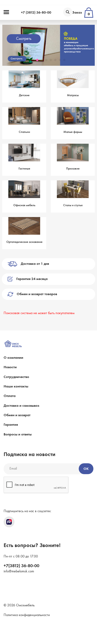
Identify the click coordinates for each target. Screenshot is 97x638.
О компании (13, 358)
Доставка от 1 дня (35, 264)
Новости (10, 367)
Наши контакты (16, 386)
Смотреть (17, 39)
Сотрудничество (16, 377)
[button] (33, 60)
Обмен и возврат (17, 415)
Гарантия (11, 425)
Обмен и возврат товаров (37, 294)
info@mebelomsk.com (19, 571)
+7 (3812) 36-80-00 (36, 12)
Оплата (10, 396)
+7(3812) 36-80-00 (21, 566)
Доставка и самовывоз (21, 406)
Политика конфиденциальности (27, 615)
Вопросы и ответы (18, 434)
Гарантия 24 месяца (32, 279)
